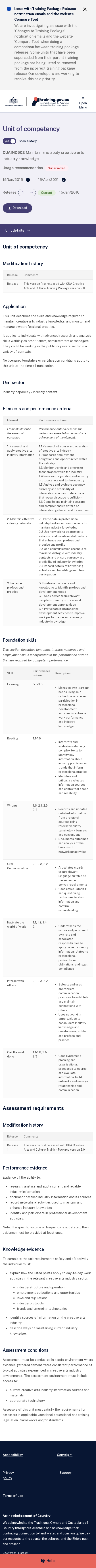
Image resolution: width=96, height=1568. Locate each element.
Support (66, 1472)
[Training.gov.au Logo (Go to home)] (48, 101)
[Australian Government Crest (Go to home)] (15, 101)
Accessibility (13, 1455)
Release (9, 192)
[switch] (9, 141)
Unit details (18, 230)
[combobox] (27, 192)
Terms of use (13, 1496)
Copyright (65, 1455)
